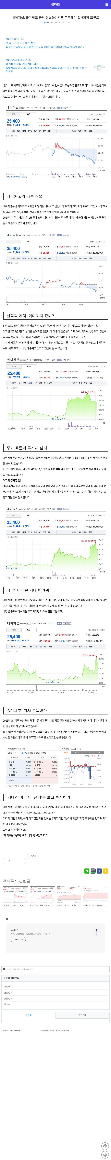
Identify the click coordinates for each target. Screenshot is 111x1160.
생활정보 (8, 998)
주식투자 (45, 22)
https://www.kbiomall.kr (16, 60)
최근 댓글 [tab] (82, 1015)
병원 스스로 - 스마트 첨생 (21, 43)
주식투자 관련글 (16, 881)
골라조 (55, 4)
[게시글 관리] (21, 861)
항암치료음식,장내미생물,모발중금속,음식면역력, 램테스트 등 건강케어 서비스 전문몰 (46, 69)
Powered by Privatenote (10, 1030)
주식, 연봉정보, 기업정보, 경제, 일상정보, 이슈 (31, 934)
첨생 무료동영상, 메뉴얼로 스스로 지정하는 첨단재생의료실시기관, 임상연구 (45, 47)
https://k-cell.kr (12, 39)
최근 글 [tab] (28, 1015)
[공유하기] (15, 861)
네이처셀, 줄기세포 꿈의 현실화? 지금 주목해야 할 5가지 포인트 (55, 17)
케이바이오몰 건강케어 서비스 (23, 64)
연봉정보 (8, 992)
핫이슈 (7, 1004)
